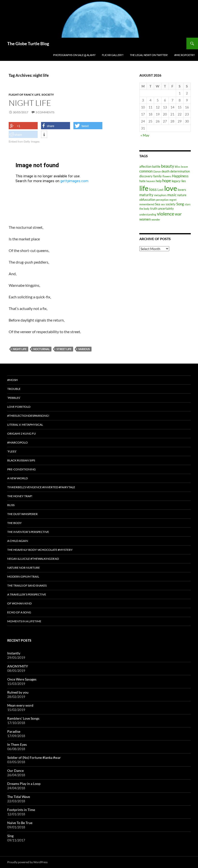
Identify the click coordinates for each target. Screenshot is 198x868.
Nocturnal (41, 349)
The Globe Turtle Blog (28, 43)
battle (156, 166)
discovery (146, 176)
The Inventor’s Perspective (28, 532)
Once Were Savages (21, 679)
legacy (176, 181)
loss (153, 189)
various (84, 349)
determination (180, 171)
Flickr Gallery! (113, 55)
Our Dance (15, 770)
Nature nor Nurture (23, 567)
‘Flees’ (12, 451)
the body (144, 208)
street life (64, 349)
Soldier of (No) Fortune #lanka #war (34, 757)
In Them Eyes (17, 744)
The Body (14, 523)
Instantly (13, 653)
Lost (160, 190)
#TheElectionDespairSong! (28, 415)
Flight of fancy (21, 94)
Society (48, 94)
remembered (146, 204)
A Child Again (17, 541)
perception (162, 199)
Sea (157, 204)
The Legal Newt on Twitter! (149, 55)
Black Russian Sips (21, 460)
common (146, 171)
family (157, 176)
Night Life (30, 103)
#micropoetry (184, 55)
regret (173, 199)
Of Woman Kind (19, 603)
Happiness (180, 176)
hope (166, 180)
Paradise (13, 731)
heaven (150, 181)
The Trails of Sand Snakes (27, 585)
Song (180, 204)
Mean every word (20, 705)
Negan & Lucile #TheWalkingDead (33, 558)
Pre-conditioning (21, 469)
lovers (182, 190)
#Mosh (12, 380)
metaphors (160, 195)
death (166, 171)
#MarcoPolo (17, 442)
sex (163, 204)
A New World (17, 478)
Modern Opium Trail (23, 576)
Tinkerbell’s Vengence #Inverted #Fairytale (41, 487)
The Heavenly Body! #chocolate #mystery (40, 550)
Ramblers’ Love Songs (23, 718)
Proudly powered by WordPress (27, 862)
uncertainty (166, 208)
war (178, 214)
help (159, 181)
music (172, 195)
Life (37, 94)
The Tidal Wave (18, 797)
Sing (10, 836)
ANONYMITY (17, 666)
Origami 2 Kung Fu (21, 433)
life (143, 188)
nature (181, 195)
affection (145, 166)
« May (145, 135)
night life (20, 349)
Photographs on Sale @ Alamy (74, 55)
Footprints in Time (21, 810)
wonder (155, 219)
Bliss (177, 166)
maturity (146, 195)
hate (142, 181)
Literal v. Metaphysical (25, 424)
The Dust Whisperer (22, 514)
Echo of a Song (19, 612)
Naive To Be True (19, 823)
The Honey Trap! (19, 496)
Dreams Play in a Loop (24, 784)
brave (184, 166)
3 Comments (44, 112)
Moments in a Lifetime (24, 621)
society (171, 204)
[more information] (44, 134)
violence (165, 213)
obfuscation (147, 199)
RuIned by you (17, 692)
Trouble (14, 389)
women (145, 219)
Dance (157, 171)
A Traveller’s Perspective (26, 594)
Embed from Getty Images (24, 141)
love (170, 188)
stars (188, 204)
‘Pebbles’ (14, 398)
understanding (147, 214)
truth (153, 208)
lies (183, 181)
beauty (167, 166)
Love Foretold (18, 407)
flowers (167, 176)
